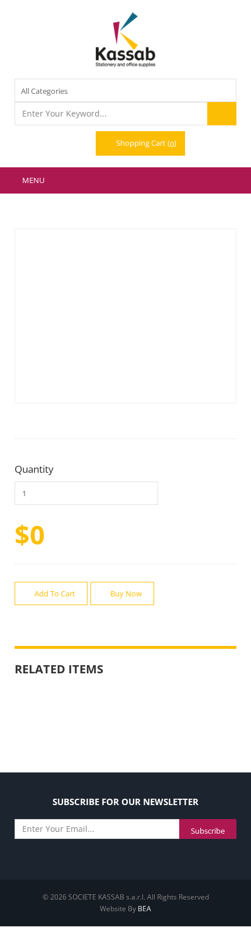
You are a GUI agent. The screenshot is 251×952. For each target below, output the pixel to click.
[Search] (221, 113)
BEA (144, 909)
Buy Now (125, 593)
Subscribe (208, 830)
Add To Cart (54, 593)
